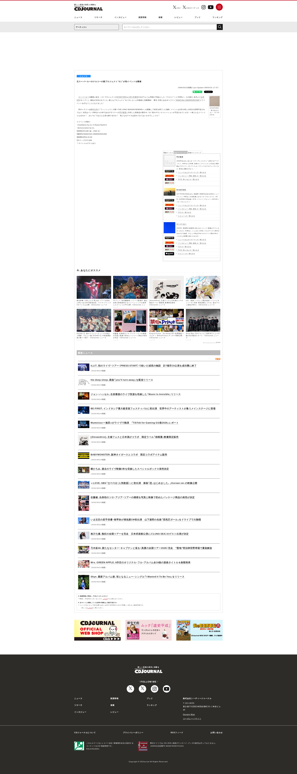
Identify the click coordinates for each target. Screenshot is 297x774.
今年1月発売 (133, 97)
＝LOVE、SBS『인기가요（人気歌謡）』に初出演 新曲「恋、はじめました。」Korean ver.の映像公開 (144, 483)
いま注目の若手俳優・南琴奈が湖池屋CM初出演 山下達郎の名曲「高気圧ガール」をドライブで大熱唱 (146, 519)
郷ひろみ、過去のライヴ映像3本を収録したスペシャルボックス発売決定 (130, 468)
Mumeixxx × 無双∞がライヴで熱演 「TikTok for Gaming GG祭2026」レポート (135, 422)
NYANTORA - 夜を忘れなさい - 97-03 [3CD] (214, 111)
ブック (198, 17)
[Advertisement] (148, 53)
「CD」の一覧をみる (184, 212)
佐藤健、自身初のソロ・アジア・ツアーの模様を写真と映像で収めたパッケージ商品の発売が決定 (143, 497)
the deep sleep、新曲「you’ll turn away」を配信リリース (122, 379)
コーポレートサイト (192, 718)
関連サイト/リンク (194, 153)
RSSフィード (177, 732)
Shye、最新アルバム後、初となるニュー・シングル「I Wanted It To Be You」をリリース (137, 576)
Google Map (189, 714)
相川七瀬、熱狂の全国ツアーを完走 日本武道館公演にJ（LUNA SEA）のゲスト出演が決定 (140, 533)
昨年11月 (94, 109)
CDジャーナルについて (85, 732)
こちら (105, 599)
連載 (160, 17)
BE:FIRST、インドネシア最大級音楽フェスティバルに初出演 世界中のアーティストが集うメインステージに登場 (153, 408)
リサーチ (98, 17)
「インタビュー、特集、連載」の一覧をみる (192, 176)
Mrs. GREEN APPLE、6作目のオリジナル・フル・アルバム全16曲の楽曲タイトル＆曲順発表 (140, 562)
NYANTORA (122, 97)
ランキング (218, 17)
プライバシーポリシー (133, 732)
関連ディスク (168, 153)
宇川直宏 (122, 112)
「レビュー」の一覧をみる (186, 216)
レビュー (178, 17)
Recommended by (209, 342)
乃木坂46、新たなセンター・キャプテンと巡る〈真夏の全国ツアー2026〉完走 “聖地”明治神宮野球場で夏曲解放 (151, 548)
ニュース (78, 17)
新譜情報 (143, 17)
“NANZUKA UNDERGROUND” (187, 100)
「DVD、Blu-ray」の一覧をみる (188, 179)
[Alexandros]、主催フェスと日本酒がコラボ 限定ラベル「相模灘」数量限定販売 (135, 436)
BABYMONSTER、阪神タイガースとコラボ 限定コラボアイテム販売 (129, 454)
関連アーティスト (180, 153)
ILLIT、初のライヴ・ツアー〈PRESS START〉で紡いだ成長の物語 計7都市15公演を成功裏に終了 (144, 365)
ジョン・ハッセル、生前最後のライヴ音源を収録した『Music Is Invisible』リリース (136, 394)
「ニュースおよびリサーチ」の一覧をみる (192, 172)
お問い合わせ (216, 732)
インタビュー (120, 17)
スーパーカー (83, 97)
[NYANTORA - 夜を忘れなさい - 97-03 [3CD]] (214, 97)
